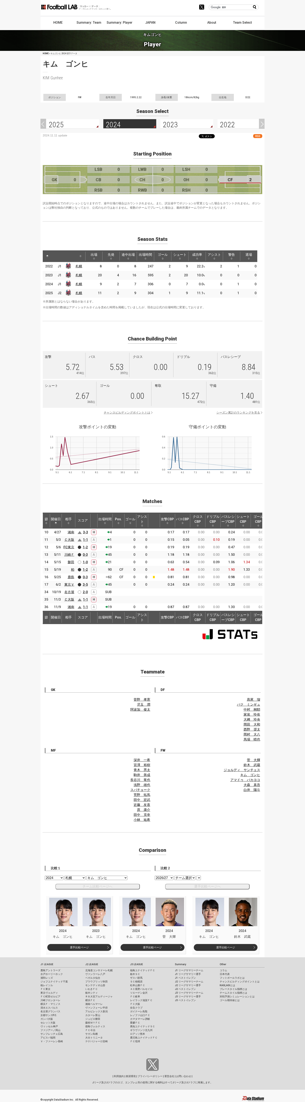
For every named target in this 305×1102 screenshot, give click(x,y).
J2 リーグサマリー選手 (188, 985)
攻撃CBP (167, 519)
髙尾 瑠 (253, 700)
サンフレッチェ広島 (51, 1033)
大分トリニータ (94, 1037)
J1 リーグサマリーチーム (189, 970)
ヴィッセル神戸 (49, 1026)
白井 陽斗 (252, 790)
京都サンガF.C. (48, 1015)
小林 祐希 (142, 820)
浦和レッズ (46, 977)
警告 (231, 255)
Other (223, 964)
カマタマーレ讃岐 (140, 1019)
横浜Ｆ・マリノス (50, 1004)
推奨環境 (131, 1076)
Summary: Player (119, 22)
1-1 (85, 540)
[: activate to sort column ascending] (55, 256)
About (211, 22)
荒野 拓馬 (142, 795)
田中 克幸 (142, 815)
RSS (257, 136)
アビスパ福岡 (47, 1037)
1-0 (85, 562)
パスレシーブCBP (228, 519)
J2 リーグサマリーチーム (189, 981)
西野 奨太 (252, 729)
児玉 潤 (143, 705)
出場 (94, 255)
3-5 (85, 585)
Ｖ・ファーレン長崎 (51, 1041)
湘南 (71, 532)
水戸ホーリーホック (51, 974)
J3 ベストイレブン (185, 1000)
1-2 (85, 547)
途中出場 (128, 255)
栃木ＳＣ (135, 974)
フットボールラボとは (232, 977)
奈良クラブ (136, 1007)
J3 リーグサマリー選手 (188, 996)
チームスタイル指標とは (233, 992)
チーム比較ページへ (97, 886)
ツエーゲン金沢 (139, 992)
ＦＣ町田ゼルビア (50, 996)
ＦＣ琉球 (135, 1041)
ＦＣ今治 (90, 1030)
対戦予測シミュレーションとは (237, 996)
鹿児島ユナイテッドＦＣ (143, 1037)
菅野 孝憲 (142, 700)
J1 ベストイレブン (185, 977)
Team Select (242, 22)
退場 (248, 255)
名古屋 (69, 592)
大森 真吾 (252, 785)
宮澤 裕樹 (142, 765)
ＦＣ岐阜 (135, 996)
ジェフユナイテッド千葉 (54, 981)
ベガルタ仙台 (92, 977)
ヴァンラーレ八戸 (95, 974)
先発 (111, 255)
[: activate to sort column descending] (47, 256)
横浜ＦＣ (90, 1000)
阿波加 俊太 (140, 709)
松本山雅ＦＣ (137, 985)
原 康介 (143, 810)
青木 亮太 (142, 770)
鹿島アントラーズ (50, 970)
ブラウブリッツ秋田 (96, 981)
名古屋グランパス (50, 1011)
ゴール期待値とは (230, 1000)
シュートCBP (243, 519)
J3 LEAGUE (136, 964)
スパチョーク (140, 790)
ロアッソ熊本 (137, 1033)
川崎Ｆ (69, 555)
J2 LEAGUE (91, 964)
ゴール (163, 255)
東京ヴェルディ (49, 992)
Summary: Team (89, 22)
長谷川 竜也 (140, 780)
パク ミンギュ (248, 705)
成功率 (197, 255)
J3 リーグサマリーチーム (189, 992)
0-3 (85, 555)
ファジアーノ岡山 (50, 1030)
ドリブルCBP (213, 519)
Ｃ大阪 (69, 540)
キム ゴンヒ (250, 775)
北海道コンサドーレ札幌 (99, 970)
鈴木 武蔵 (252, 765)
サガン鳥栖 (91, 1033)
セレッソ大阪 (47, 1022)
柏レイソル (46, 985)
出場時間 (145, 255)
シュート (180, 255)
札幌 (79, 266)
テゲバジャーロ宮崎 (96, 1041)
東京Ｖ (69, 585)
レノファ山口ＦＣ (140, 1015)
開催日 (56, 519)
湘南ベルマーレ (94, 1004)
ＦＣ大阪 (135, 1004)
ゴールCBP (258, 519)
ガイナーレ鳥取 (139, 1011)
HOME (58, 22)
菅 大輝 (253, 760)
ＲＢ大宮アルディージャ (99, 996)
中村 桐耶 (252, 709)
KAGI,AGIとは (227, 985)
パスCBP (182, 519)
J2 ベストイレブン (185, 989)
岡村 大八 (252, 734)
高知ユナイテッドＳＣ (142, 1026)
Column (181, 22)
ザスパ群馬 (136, 977)
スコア (83, 520)
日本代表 (225, 974)
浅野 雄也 (142, 785)
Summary (180, 964)
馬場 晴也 (252, 739)
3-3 (85, 532)
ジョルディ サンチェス (242, 770)
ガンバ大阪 (46, 1019)
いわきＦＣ (91, 989)
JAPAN (150, 22)
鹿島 (71, 577)
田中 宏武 (142, 800)
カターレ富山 (92, 1015)
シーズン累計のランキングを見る (238, 412)
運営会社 (169, 1076)
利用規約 (119, 1076)
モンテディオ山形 (95, 985)
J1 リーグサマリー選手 (188, 974)
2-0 (85, 592)
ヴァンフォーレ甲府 (96, 1007)
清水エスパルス (49, 1007)
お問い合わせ (183, 1076)
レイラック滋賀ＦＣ (141, 1000)
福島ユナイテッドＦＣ (142, 970)
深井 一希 (142, 760)
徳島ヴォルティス (95, 1026)
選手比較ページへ (207, 886)
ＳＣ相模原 (136, 981)
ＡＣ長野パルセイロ (141, 989)
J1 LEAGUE (46, 964)
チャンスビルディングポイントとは (127, 412)
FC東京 (68, 547)
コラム (223, 970)
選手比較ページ (79, 947)
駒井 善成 (142, 775)
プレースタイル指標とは (233, 989)
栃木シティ (91, 992)
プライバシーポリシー (150, 1076)
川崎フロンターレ (50, 1000)
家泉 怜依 (252, 714)
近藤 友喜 (142, 805)
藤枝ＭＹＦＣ (92, 1022)
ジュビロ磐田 (92, 1019)
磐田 (71, 562)
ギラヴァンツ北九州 (141, 1030)
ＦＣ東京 (45, 989)
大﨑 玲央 (252, 719)
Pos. (118, 519)
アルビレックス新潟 (96, 1011)
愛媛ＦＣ (135, 1022)
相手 (68, 519)
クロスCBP (198, 519)
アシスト (214, 255)
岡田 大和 (252, 724)
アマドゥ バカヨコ (245, 780)
